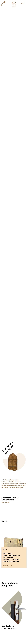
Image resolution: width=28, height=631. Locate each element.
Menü (14, 6)
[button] (14, 3)
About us (4, 502)
